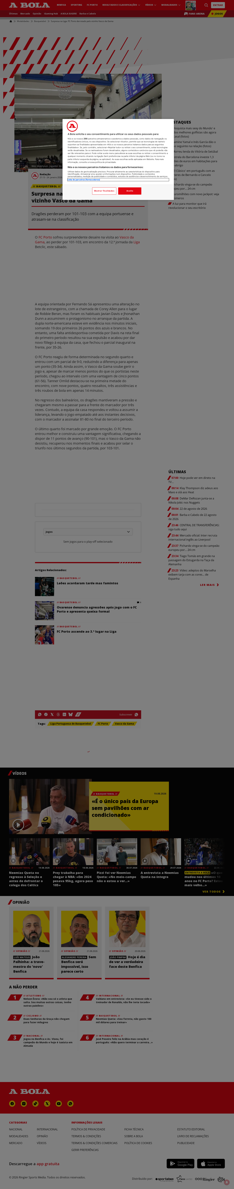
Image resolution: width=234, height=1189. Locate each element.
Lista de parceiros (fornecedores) (84, 179)
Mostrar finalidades (104, 191)
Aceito (129, 191)
